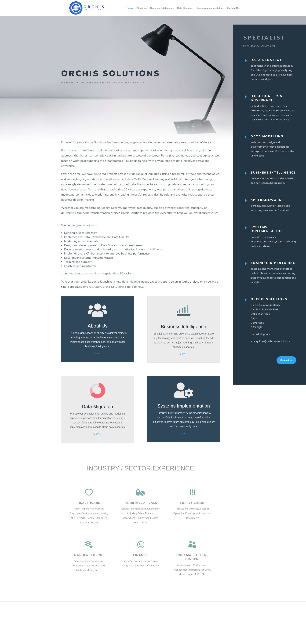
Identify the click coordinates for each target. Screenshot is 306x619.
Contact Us (233, 8)
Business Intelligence (162, 8)
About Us (141, 8)
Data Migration (185, 8)
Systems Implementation (210, 8)
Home (130, 8)
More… (97, 353)
